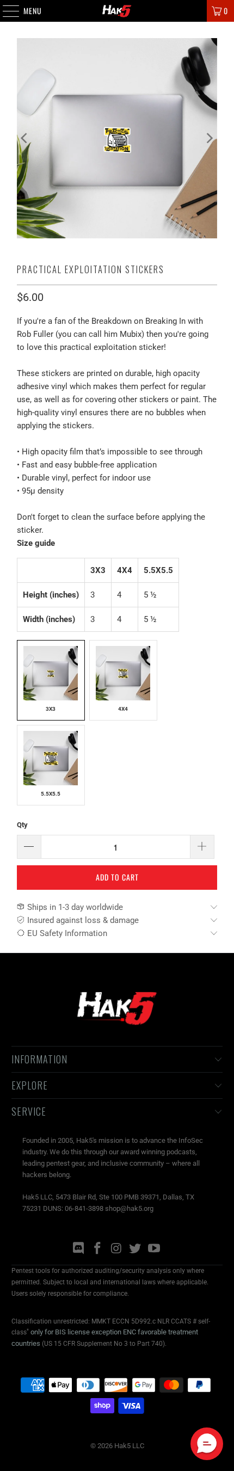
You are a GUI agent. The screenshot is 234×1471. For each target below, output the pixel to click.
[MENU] (5, 11)
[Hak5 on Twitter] (135, 1249)
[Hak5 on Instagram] (116, 1249)
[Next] (209, 138)
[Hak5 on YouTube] (154, 1249)
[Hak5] (117, 11)
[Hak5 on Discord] (79, 1249)
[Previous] (25, 138)
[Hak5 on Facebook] (97, 1249)
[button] (206, 1443)
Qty (22, 825)
